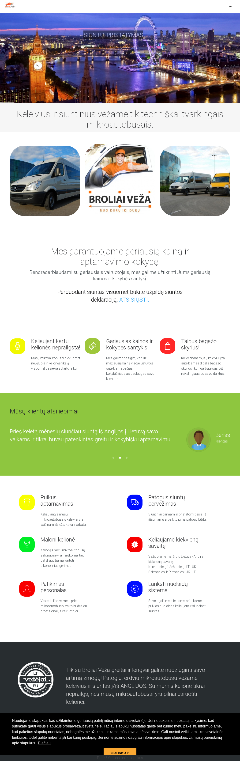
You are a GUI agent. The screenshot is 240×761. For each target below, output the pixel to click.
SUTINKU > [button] (120, 753)
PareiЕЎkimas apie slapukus (120, 758)
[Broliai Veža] (10, 5)
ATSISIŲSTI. (134, 299)
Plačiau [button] (44, 743)
